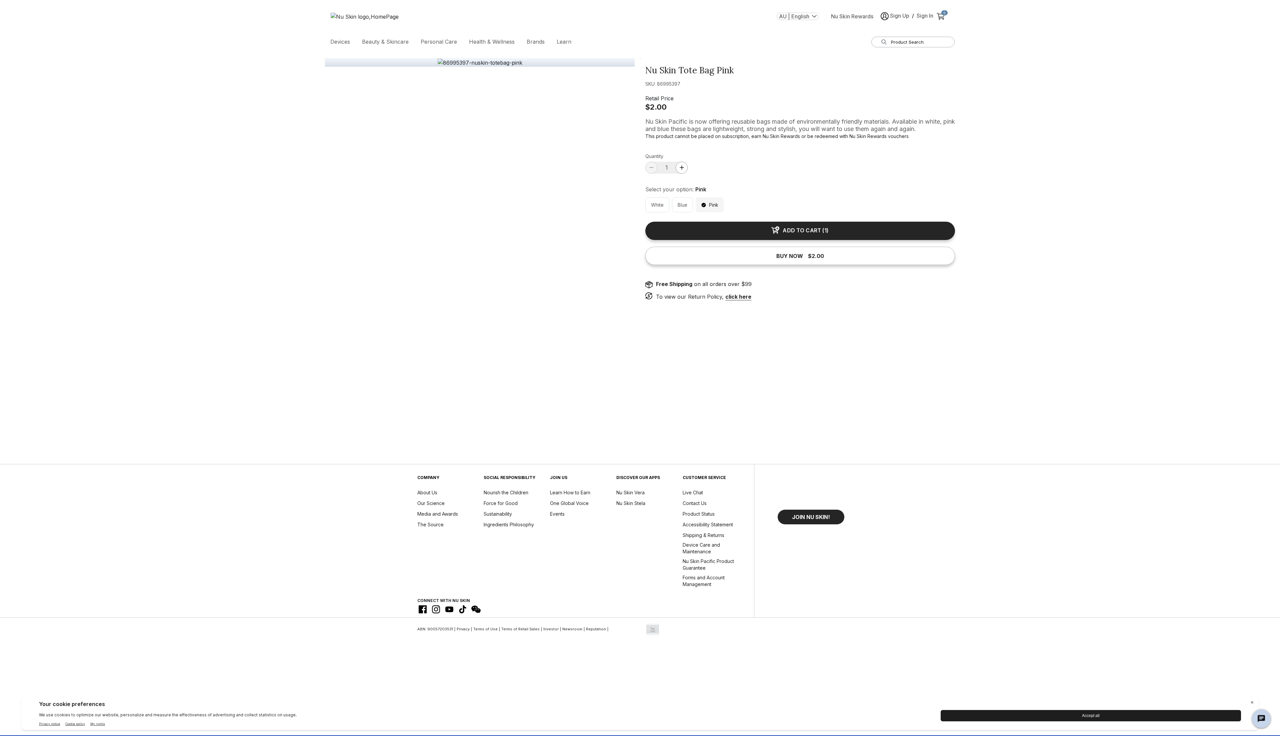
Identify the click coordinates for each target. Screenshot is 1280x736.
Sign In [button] (925, 15)
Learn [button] (564, 41)
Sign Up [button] (899, 15)
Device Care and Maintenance (701, 548)
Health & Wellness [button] (492, 41)
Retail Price (659, 98)
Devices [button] (340, 41)
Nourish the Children (506, 492)
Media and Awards (437, 514)
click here (738, 296)
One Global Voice (569, 503)
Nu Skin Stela (630, 503)
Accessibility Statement (708, 524)
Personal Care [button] (439, 41)
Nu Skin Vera (630, 492)
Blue (682, 205)
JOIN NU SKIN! (811, 517)
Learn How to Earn (570, 492)
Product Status (699, 514)
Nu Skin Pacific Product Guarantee (708, 564)
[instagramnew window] (436, 609)
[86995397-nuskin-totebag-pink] (480, 63)
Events (557, 514)
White (657, 205)
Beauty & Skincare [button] (385, 41)
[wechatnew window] (476, 609)
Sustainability (498, 514)
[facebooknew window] (422, 609)
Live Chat (693, 492)
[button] (811, 517)
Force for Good (501, 503)
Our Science (431, 503)
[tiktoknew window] (462, 609)
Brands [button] (536, 41)
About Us (427, 492)
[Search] (884, 42)
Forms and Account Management (704, 581)
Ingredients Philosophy (509, 524)
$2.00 (656, 107)
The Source (430, 524)
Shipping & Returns (703, 535)
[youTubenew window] (449, 609)
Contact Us (695, 503)
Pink (713, 205)
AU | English (794, 16)
